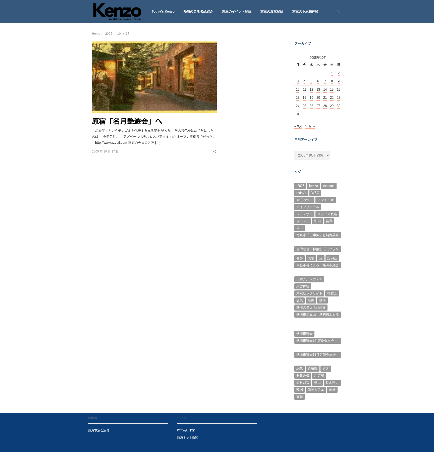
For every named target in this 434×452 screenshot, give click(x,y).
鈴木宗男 (332, 382)
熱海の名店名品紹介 (198, 11)
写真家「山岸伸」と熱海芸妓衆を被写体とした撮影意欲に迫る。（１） (317, 235)
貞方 (325, 368)
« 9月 (298, 126)
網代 (299, 368)
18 (304, 97)
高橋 (332, 389)
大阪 (311, 258)
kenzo (313, 186)
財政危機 (302, 375)
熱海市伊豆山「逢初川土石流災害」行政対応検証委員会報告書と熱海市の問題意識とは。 (317, 315)
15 (332, 89)
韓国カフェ (316, 389)
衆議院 (312, 368)
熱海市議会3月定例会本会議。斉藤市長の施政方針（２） (315, 341)
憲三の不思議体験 (305, 11)
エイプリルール (307, 207)
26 (311, 106)
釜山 (317, 382)
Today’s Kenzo (163, 11)
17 (297, 97)
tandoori (329, 186)
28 (325, 106)
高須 (299, 396)
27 (318, 106)
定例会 (332, 258)
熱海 (322, 300)
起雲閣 (319, 375)
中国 (317, 221)
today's (301, 193)
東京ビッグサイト (309, 293)
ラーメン (302, 221)
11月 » (310, 126)
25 (304, 106)
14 (325, 89)
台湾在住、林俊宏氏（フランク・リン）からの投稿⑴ (317, 249)
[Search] (336, 12)
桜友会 (332, 293)
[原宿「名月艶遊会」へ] (154, 44)
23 (338, 97)
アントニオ (325, 200)
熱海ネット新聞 (187, 437)
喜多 (299, 258)
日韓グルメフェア (309, 279)
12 (311, 89)
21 (325, 97)
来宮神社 (302, 286)
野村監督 (302, 382)
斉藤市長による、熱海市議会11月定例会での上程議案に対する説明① (317, 265)
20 (318, 97)
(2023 (300, 186)
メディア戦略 (327, 214)
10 (297, 89)
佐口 (299, 228)
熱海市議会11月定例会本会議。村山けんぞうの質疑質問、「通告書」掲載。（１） (317, 355)
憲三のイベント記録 (236, 11)
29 (332, 106)
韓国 (299, 389)
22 (332, 97)
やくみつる (304, 200)
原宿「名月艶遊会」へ (127, 121)
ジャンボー (304, 214)
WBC (315, 193)
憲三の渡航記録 (271, 11)
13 (318, 89)
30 (338, 106)
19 (311, 97)
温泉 (299, 300)
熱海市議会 (304, 333)
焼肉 (311, 300)
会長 (329, 221)
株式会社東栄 (186, 430)
